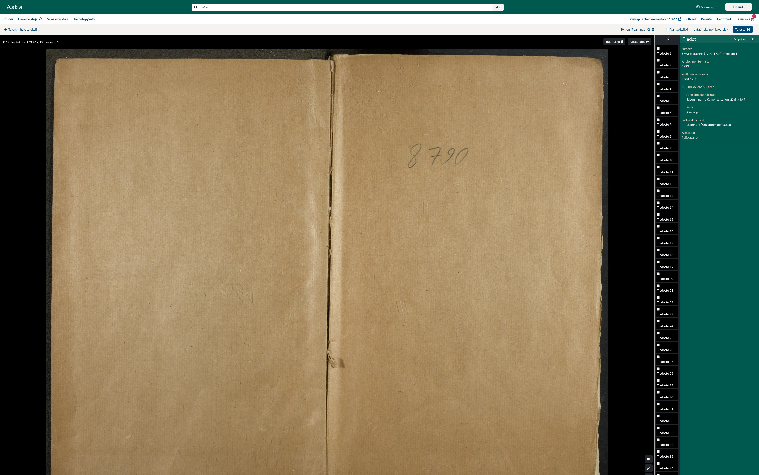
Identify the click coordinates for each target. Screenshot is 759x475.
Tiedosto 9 (664, 148)
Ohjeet (691, 19)
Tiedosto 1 (664, 53)
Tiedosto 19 (665, 267)
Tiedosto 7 (664, 124)
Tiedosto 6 (664, 112)
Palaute (706, 19)
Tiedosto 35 (665, 456)
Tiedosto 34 (665, 444)
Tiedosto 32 (665, 421)
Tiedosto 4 (664, 89)
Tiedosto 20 (665, 278)
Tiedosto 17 (665, 243)
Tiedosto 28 (665, 373)
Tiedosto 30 (665, 397)
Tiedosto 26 (665, 350)
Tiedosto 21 (665, 290)
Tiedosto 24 (665, 326)
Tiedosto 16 (665, 231)
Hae (498, 7)
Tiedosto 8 (664, 136)
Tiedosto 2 (664, 65)
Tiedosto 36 (665, 468)
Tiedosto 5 (664, 101)
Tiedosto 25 (665, 338)
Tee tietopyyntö (84, 19)
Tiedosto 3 (664, 77)
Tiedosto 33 (665, 432)
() (635, 29)
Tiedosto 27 (665, 361)
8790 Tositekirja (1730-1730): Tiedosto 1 (31, 42)
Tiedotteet (724, 19)
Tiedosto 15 (665, 219)
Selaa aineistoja (57, 19)
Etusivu (8, 19)
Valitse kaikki (679, 29)
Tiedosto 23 (665, 314)
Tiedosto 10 (665, 160)
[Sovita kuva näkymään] (649, 468)
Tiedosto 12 (665, 184)
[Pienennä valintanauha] (667, 38)
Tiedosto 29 (665, 385)
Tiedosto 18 (665, 255)
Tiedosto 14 (665, 207)
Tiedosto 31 (665, 409)
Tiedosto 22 (665, 302)
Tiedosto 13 (665, 195)
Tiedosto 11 (665, 172)
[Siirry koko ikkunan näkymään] (649, 459)
